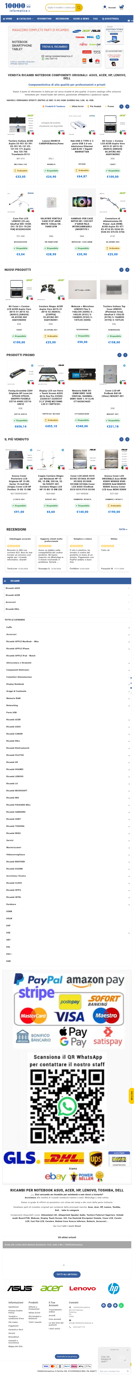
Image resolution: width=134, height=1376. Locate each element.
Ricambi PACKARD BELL (18, 805)
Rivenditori (14, 1337)
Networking (12, 705)
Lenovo (107, 1207)
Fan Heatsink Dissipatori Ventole (84, 1218)
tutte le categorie (70, 1210)
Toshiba (116, 1207)
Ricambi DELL (13, 741)
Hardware (11, 904)
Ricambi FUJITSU (15, 755)
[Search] (78, 7)
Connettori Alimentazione (19, 677)
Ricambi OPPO (13, 890)
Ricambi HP (12, 762)
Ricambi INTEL (13, 897)
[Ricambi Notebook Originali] (55, 46)
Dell (57, 1210)
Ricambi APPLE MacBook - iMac (22, 641)
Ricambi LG (12, 783)
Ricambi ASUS (13, 727)
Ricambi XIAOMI (14, 869)
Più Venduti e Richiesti (35, 1317)
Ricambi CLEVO (14, 883)
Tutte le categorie (15, 620)
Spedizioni (14, 1307)
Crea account (55, 1319)
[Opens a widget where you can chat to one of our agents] (114, 1360)
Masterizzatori (13, 847)
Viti (65, 1218)
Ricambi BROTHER (15, 862)
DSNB (9, 911)
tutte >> (123, 529)
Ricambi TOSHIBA (15, 826)
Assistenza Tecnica (16, 876)
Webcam (35, 1218)
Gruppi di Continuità (16, 691)
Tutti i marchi (35, 1322)
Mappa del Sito (16, 1346)
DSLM (9, 918)
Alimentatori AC (49, 1215)
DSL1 (9, 954)
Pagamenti (14, 1326)
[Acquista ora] (24, 135)
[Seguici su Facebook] (103, 1305)
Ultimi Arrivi (34, 1313)
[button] (63, 1265)
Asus (90, 1207)
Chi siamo (13, 1322)
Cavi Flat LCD (37, 1221)
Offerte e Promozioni (34, 1308)
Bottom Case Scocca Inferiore (70, 1221)
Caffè (9, 627)
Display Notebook (15, 684)
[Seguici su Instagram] (109, 1305)
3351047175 (79, 1327)
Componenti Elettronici (17, 670)
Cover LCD (108, 1218)
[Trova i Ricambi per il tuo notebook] (115, 1305)
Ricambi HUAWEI (14, 769)
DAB (8, 961)
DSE (8, 933)
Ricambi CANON (14, 734)
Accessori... (102, 1221)
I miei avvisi (54, 1329)
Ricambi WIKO (13, 833)
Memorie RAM (13, 698)
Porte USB (11, 712)
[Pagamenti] (67, 1366)
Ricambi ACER (13, 719)
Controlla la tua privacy (67, 1357)
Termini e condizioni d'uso (16, 1317)
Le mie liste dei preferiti (56, 1324)
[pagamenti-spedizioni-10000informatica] (67, 1077)
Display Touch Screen (51, 1218)
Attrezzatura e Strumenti (18, 663)
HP (101, 1207)
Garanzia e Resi (16, 1330)
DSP (8, 925)
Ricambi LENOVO (14, 776)
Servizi (9, 840)
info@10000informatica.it (81, 1323)
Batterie (91, 1221)
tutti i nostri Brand (71, 1226)
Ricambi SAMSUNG (16, 812)
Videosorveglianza (15, 854)
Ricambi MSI (12, 798)
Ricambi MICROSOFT (16, 790)
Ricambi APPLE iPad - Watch (20, 656)
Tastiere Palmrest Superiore (101, 1215)
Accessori (11, 634)
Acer (96, 1207)
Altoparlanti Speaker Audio (71, 1215)
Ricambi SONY (13, 819)
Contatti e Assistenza (14, 1342)
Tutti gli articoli (67, 1274)
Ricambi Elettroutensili (17, 748)
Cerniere (49, 1221)
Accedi (52, 1315)
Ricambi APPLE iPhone (17, 648)
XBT (8, 940)
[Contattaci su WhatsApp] (121, 1305)
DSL (8, 947)
